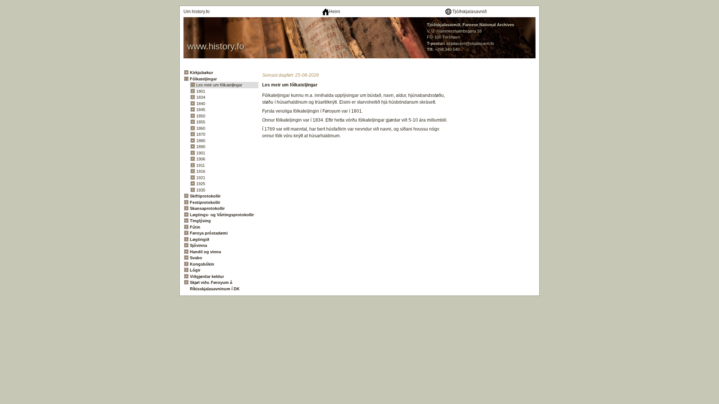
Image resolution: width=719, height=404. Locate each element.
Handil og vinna (205, 252)
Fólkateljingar (203, 79)
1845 (200, 109)
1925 (200, 183)
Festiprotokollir (205, 202)
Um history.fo (196, 11)
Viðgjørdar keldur (207, 276)
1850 (200, 116)
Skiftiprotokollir (205, 196)
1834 (200, 97)
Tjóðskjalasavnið (469, 11)
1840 (200, 103)
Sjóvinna (198, 245)
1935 (200, 190)
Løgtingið (199, 239)
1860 (200, 128)
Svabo (196, 257)
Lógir (195, 270)
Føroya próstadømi (209, 233)
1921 (200, 177)
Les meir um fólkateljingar (219, 85)
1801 (200, 91)
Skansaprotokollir (207, 208)
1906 (200, 159)
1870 (200, 134)
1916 (200, 171)
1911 (200, 165)
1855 (200, 122)
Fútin (195, 227)
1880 (200, 140)
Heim (334, 11)
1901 (200, 153)
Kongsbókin (202, 264)
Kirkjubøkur (201, 72)
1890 (200, 146)
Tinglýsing (200, 220)
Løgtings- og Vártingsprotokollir (222, 214)
